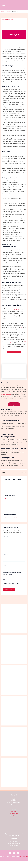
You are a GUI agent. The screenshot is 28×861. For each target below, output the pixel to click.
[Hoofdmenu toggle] (3, 5)
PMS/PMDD (14, 811)
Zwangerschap (14, 815)
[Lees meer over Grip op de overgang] (8, 507)
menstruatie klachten (15, 309)
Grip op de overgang (9, 514)
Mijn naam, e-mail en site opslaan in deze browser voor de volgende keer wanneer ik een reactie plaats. (14, 572)
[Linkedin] (18, 853)
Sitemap (14, 839)
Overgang (5, 498)
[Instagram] (14, 853)
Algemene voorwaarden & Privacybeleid (14, 834)
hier (21, 327)
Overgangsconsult (9, 495)
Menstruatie (14, 808)
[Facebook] (10, 853)
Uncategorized (14, 813)
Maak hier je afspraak (14, 352)
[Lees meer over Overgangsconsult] (8, 488)
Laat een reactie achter (8, 517)
